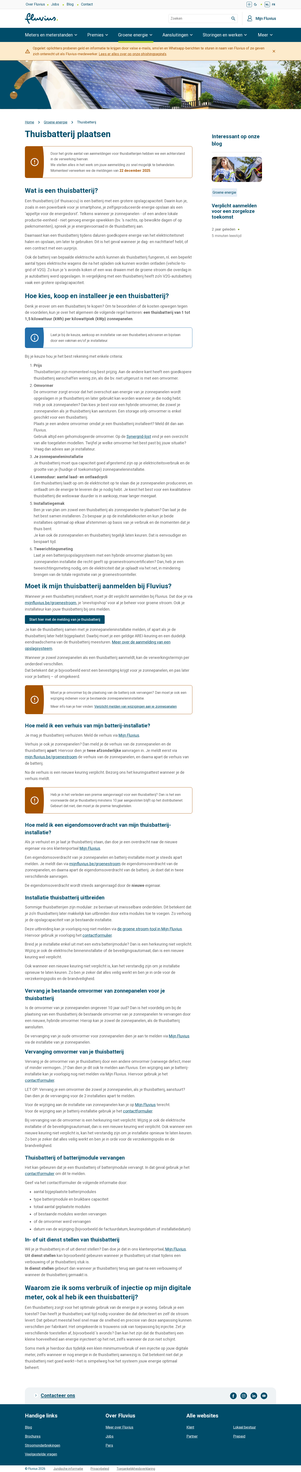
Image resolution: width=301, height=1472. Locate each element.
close (274, 51)
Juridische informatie (68, 1468)
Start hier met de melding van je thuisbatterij (64, 619)
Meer (263, 35)
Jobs (55, 4)
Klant (190, 1427)
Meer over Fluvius (119, 1427)
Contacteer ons (58, 1395)
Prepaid (239, 1436)
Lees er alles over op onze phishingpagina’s (132, 54)
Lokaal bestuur (244, 1427)
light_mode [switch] (249, 4)
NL (267, 4)
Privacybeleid (100, 1468)
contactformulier (97, 935)
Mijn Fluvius (266, 18)
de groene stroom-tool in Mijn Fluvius (149, 929)
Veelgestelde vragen (41, 1454)
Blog (70, 4)
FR (273, 4)
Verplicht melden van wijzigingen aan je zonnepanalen (135, 706)
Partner (192, 1436)
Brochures (33, 1436)
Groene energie (133, 35)
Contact (87, 4)
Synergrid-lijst (138, 436)
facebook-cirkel (233, 1396)
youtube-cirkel (264, 1396)
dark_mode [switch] (255, 4)
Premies (95, 35)
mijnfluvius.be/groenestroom (50, 602)
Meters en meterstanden (49, 35)
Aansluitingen (175, 35)
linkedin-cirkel (254, 1396)
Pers (109, 1445)
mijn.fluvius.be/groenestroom (51, 757)
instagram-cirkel (243, 1396)
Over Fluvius (35, 4)
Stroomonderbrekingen (42, 1445)
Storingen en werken (222, 35)
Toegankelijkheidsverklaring (136, 1468)
